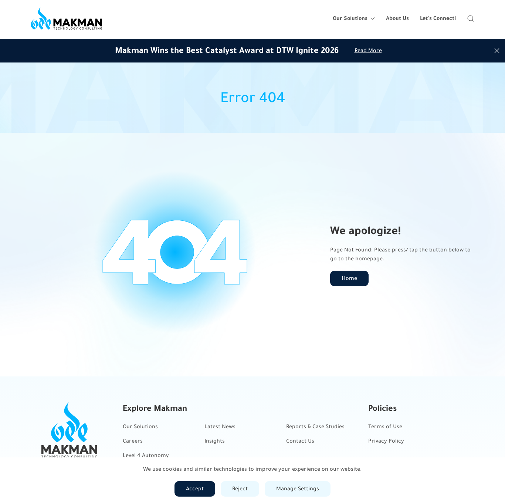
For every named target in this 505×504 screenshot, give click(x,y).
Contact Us (300, 441)
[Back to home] (66, 18)
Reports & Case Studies (315, 426)
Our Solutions (140, 426)
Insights (214, 441)
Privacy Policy (386, 441)
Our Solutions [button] (350, 18)
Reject (240, 489)
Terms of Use (385, 426)
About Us (397, 18)
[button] (470, 18)
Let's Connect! (438, 18)
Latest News (219, 426)
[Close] (496, 50)
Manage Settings (297, 489)
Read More (368, 50)
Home (349, 278)
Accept (195, 489)
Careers (133, 441)
